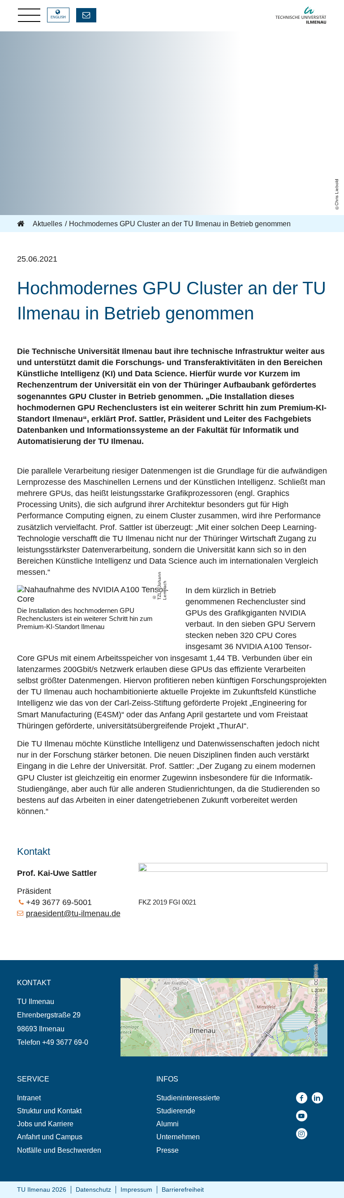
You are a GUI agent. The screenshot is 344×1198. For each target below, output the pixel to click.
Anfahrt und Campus (49, 1137)
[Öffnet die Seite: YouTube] (304, 1115)
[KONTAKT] (86, 15)
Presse (167, 1150)
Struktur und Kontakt (49, 1111)
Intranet (29, 1098)
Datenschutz (93, 1189)
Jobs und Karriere (45, 1124)
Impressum (136, 1189)
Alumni (167, 1124)
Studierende (175, 1111)
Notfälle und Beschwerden (59, 1150)
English (58, 17)
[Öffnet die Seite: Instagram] (304, 1133)
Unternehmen (178, 1137)
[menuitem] (68, 1098)
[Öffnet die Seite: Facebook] (304, 1097)
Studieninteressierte (188, 1098)
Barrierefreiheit (183, 1189)
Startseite (21, 224)
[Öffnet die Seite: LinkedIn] (319, 1097)
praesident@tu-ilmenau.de (73, 913)
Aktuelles (47, 224)
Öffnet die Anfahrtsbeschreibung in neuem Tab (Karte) (205, 982)
